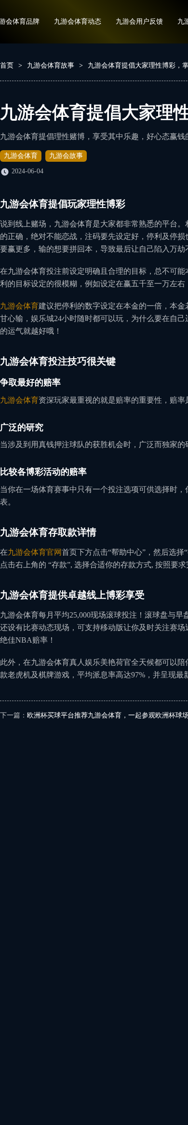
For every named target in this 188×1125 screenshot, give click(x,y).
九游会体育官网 (35, 552)
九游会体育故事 (50, 65)
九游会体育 (21, 155)
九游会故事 (66, 155)
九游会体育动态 (77, 21)
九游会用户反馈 (139, 21)
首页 (6, 65)
